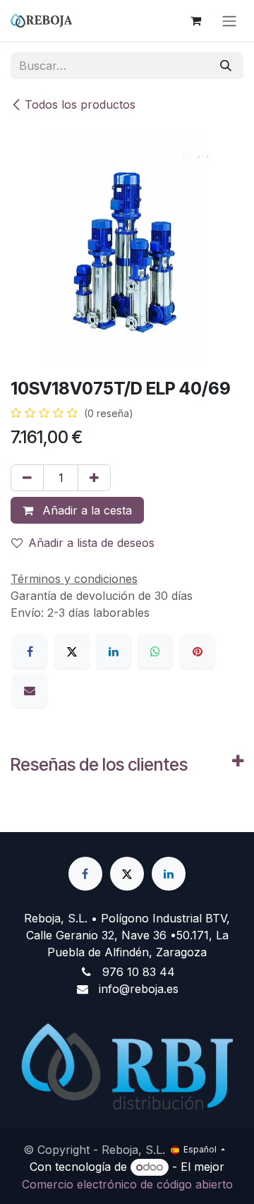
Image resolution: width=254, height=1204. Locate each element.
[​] (85, 874)
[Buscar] (225, 65)
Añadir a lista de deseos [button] (91, 543)
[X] (72, 651)
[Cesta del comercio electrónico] (195, 20)
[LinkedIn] (114, 651)
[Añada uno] (94, 477)
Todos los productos (80, 104)
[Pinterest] (197, 651)
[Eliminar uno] (27, 477)
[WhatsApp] (155, 651)
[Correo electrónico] (30, 690)
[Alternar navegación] (229, 20)
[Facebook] (30, 651)
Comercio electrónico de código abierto (127, 1184)
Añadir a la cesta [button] (85, 510)
